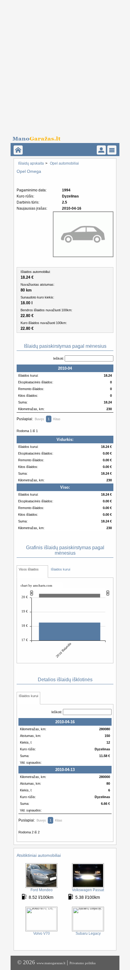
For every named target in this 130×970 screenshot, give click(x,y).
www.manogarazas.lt (51, 963)
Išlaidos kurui (60, 569)
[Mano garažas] (63, 137)
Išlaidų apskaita (31, 163)
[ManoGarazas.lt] (18, 150)
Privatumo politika (83, 963)
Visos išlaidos (29, 569)
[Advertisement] (65, 65)
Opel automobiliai (64, 163)
